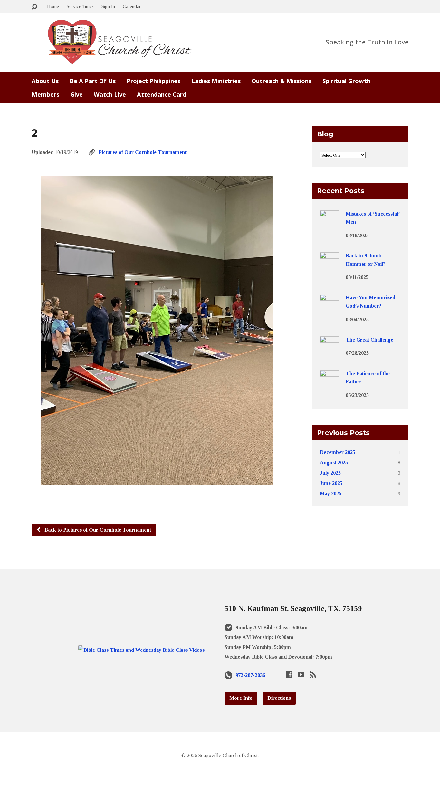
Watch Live (110, 94)
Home (53, 6)
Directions (279, 698)
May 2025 (330, 493)
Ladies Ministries (216, 81)
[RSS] (313, 674)
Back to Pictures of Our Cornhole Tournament (97, 530)
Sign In (108, 6)
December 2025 (337, 452)
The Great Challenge (369, 339)
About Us (45, 81)
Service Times (80, 6)
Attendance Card (161, 94)
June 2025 (331, 483)
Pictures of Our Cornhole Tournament (143, 152)
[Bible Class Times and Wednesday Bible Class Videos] (141, 650)
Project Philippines (153, 81)
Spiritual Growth (346, 81)
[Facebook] (289, 674)
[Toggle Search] (34, 7)
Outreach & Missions (281, 81)
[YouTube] (301, 674)
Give (76, 94)
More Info (241, 698)
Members (45, 94)
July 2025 (330, 473)
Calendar (132, 6)
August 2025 (334, 462)
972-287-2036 (250, 675)
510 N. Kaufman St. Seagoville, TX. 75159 (293, 608)
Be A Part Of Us (93, 81)
